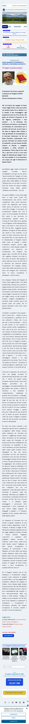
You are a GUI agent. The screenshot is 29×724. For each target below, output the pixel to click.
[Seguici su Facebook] (23, 702)
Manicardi (11, 26)
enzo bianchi (8, 635)
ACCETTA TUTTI (13, 721)
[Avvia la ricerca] (4, 666)
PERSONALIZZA (13, 714)
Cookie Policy (20, 711)
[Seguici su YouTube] (16, 702)
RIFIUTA (13, 717)
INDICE (5, 26)
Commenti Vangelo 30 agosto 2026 (14, 40)
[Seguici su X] (20, 702)
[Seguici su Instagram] (12, 702)
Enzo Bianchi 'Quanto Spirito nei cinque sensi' (14, 33)
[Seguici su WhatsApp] (5, 702)
